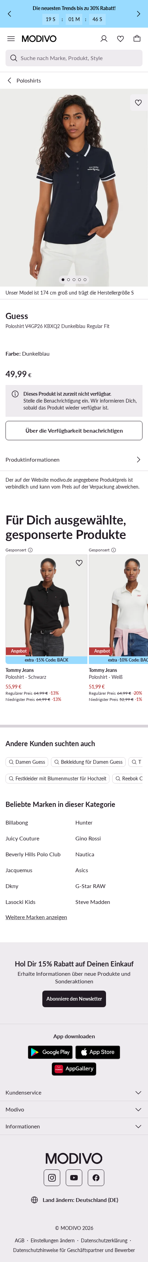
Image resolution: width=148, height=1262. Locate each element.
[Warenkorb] (137, 38)
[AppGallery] (74, 1069)
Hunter (84, 822)
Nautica (84, 854)
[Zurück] (9, 14)
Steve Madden (92, 901)
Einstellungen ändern (53, 1240)
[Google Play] (50, 1052)
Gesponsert (16, 549)
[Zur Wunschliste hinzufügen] (139, 102)
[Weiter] (138, 14)
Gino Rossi (88, 838)
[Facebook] (96, 1177)
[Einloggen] (104, 38)
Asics (81, 870)
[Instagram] (52, 1177)
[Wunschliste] (120, 38)
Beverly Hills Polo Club (33, 854)
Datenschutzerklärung (104, 1240)
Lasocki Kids (20, 901)
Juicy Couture (22, 838)
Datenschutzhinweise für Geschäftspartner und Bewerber (74, 1250)
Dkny (12, 886)
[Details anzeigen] (138, 459)
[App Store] (97, 1052)
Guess (17, 316)
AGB (19, 1240)
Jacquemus (19, 870)
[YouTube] (74, 1177)
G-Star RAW (90, 886)
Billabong (17, 822)
